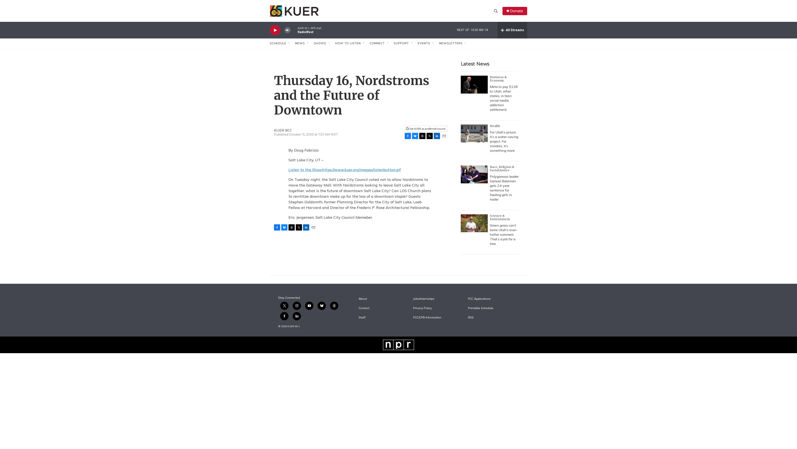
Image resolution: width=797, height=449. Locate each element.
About (363, 299)
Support (401, 43)
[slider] (294, 30)
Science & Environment (500, 217)
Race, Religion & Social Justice (502, 168)
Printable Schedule (480, 308)
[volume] (287, 30)
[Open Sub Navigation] (289, 43)
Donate (516, 11)
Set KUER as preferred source (427, 129)
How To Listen (348, 43)
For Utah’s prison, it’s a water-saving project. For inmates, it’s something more (504, 141)
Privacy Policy (422, 308)
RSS (471, 317)
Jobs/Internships (423, 299)
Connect (377, 43)
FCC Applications (479, 299)
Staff (362, 317)
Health (495, 126)
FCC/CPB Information (427, 317)
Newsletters (451, 43)
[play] (275, 30)
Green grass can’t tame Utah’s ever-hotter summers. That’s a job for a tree (503, 234)
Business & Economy (498, 78)
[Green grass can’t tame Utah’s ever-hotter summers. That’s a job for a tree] (474, 223)
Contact (364, 308)
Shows (320, 43)
